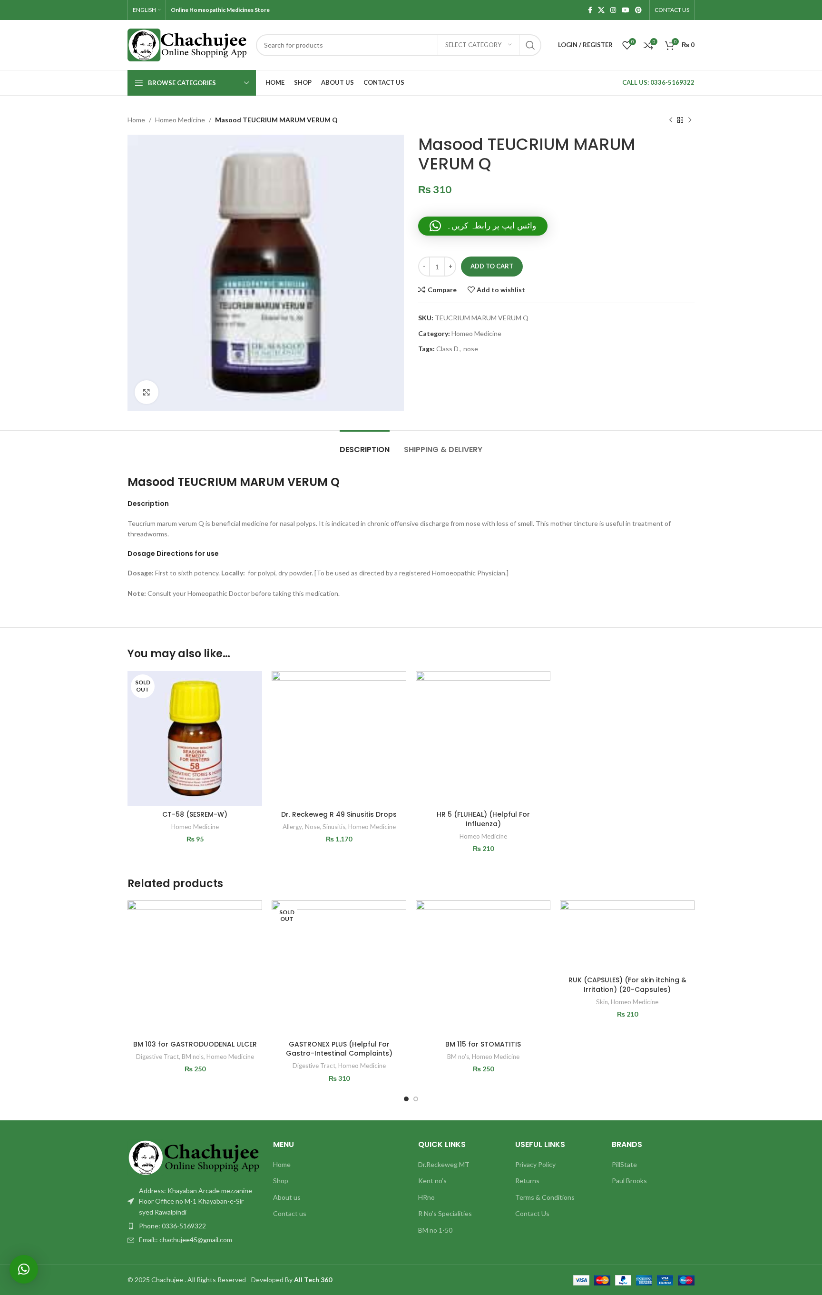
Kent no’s (432, 1180)
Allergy (292, 826)
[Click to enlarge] (146, 392)
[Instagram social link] (613, 10)
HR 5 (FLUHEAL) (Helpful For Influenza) (483, 819)
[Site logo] (186, 44)
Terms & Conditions (545, 1197)
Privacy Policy (535, 1164)
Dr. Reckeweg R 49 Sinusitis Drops (339, 814)
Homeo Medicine (180, 120)
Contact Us (532, 1213)
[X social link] (601, 10)
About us (287, 1197)
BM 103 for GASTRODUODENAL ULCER (195, 1044)
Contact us (289, 1213)
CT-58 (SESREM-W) (194, 814)
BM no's (193, 1056)
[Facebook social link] (590, 10)
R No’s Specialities (445, 1213)
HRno (426, 1197)
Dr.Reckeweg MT (444, 1164)
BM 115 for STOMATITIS (483, 1044)
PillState (624, 1164)
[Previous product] (670, 120)
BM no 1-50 (435, 1230)
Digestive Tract (157, 1056)
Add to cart (491, 266)
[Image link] (193, 1157)
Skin (602, 1002)
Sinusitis (334, 826)
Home (136, 120)
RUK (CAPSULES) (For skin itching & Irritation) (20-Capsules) (627, 984)
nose (470, 349)
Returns (527, 1180)
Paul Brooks (629, 1180)
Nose (312, 826)
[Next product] (690, 120)
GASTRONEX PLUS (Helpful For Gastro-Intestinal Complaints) (339, 1048)
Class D (447, 349)
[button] (483, 226)
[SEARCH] (530, 45)
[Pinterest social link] (638, 10)
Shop (280, 1180)
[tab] (365, 444)
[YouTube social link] (625, 10)
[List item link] (193, 1226)
